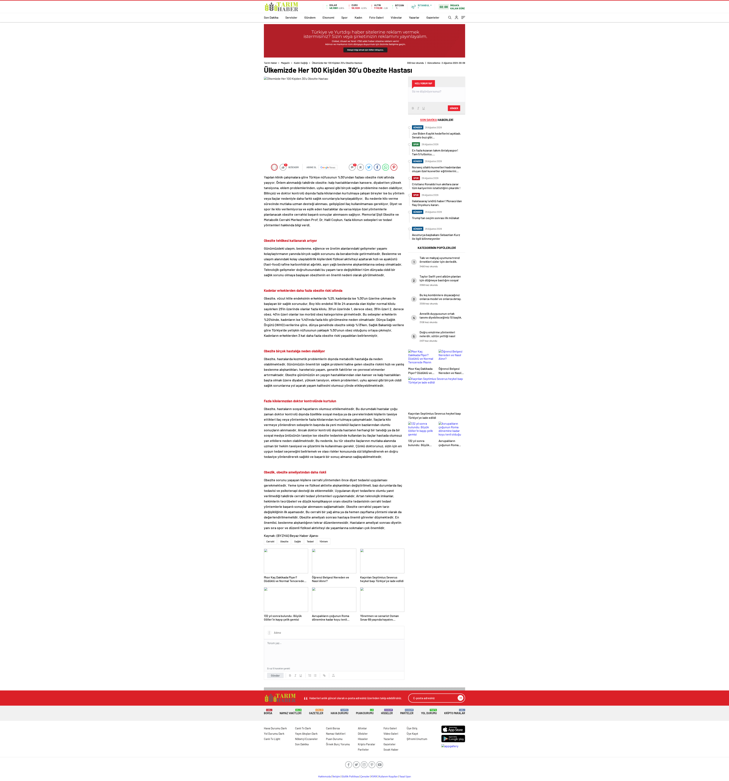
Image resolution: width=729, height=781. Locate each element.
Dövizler (363, 733)
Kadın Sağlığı (301, 62)
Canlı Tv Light (272, 739)
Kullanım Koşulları (388, 776)
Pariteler (406, 712)
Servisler (291, 17)
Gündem (310, 17)
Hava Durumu (339, 712)
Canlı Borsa (333, 728)
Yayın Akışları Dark (306, 733)
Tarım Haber (270, 62)
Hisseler (387, 712)
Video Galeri (390, 733)
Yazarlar (414, 17)
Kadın (358, 17)
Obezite (284, 541)
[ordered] (309, 675)
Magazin (285, 62)
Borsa (268, 712)
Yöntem (324, 541)
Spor (344, 17)
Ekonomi (328, 17)
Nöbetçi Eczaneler (306, 739)
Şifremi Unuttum (417, 739)
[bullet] (315, 675)
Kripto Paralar (454, 712)
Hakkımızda (324, 776)
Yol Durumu (429, 712)
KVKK (374, 776)
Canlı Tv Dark (303, 728)
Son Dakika (271, 17)
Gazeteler (432, 17)
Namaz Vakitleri (290, 712)
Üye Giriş (412, 728)
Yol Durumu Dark (274, 733)
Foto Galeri (376, 17)
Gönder (275, 675)
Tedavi (310, 541)
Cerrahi (270, 541)
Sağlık (297, 541)
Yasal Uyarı (405, 776)
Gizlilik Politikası (350, 776)
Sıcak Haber (390, 749)
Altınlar (362, 728)
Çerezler (365, 776)
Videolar (396, 17)
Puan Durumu (365, 712)
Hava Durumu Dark (275, 728)
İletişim (336, 776)
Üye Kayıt (412, 733)
